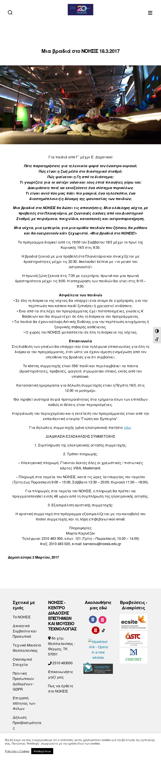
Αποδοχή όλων (42, 751)
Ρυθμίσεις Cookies (17, 751)
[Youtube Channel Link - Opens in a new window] (95, 629)
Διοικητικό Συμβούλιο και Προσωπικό (25, 631)
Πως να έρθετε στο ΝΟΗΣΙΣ (60, 688)
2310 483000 (62, 662)
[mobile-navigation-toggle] (150, 12)
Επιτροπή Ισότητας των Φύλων (24, 703)
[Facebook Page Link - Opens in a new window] (93, 619)
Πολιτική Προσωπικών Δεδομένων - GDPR (23, 681)
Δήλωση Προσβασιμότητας (27, 722)
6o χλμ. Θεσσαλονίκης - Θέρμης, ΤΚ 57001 (61, 645)
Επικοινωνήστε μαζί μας (60, 674)
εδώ (127, 427)
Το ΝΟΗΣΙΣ (22, 616)
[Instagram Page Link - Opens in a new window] (102, 619)
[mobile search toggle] (10, 12)
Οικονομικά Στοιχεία (22, 661)
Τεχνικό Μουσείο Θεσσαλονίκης (27, 647)
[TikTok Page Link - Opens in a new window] (103, 629)
